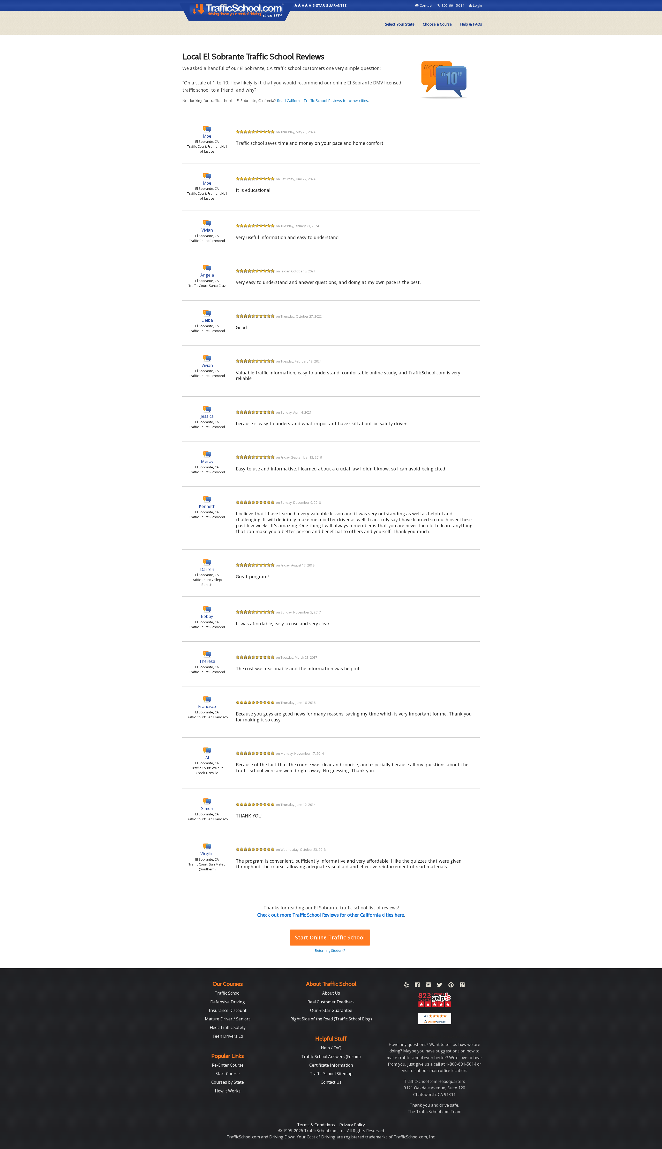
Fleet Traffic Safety (228, 1027)
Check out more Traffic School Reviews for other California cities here (330, 915)
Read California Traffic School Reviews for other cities (322, 100)
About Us (331, 993)
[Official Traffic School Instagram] (428, 986)
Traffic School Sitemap (331, 1073)
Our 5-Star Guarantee (331, 1010)
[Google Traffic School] (462, 986)
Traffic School (227, 993)
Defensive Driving (227, 1002)
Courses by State (227, 1082)
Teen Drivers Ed (227, 1036)
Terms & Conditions (316, 1125)
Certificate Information (331, 1065)
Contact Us (331, 1082)
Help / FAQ (331, 1048)
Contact (426, 5)
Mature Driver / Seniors (228, 1019)
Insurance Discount (227, 1010)
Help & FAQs (471, 24)
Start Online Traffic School (330, 937)
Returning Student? (330, 950)
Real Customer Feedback (331, 1002)
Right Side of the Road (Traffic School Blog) (331, 1019)
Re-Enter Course (228, 1065)
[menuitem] (400, 24)
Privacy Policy (352, 1125)
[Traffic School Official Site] (237, 11)
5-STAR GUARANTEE (329, 5)
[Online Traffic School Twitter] (439, 986)
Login (477, 5)
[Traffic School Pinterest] (451, 986)
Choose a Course (437, 24)
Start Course (227, 1073)
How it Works (227, 1091)
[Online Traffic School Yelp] (406, 986)
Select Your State (400, 24)
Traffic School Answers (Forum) (331, 1056)
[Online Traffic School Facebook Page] (417, 986)
